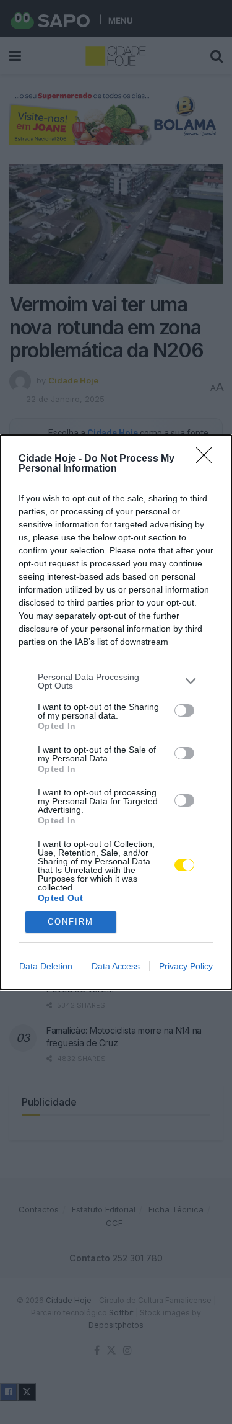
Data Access (116, 966)
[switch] (184, 710)
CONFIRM (70, 921)
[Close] (208, 459)
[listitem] (116, 681)
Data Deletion (45, 966)
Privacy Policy (186, 966)
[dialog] (116, 712)
